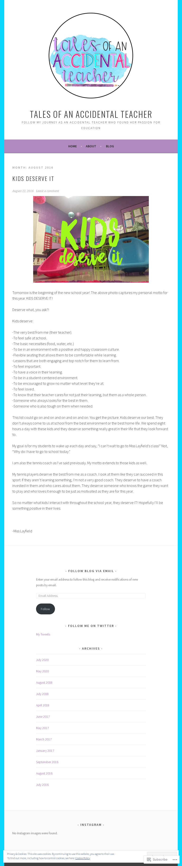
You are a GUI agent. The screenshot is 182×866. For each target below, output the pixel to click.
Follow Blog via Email (91, 571)
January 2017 (45, 750)
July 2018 (42, 694)
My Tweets (43, 634)
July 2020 (42, 660)
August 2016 (44, 773)
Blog (110, 146)
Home (72, 146)
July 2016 (42, 785)
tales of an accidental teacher (91, 114)
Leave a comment (47, 191)
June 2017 (43, 716)
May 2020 (42, 671)
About (91, 146)
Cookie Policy (82, 858)
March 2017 (44, 739)
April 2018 (42, 705)
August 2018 (44, 682)
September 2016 (47, 762)
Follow (45, 609)
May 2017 (42, 728)
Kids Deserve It (33, 178)
